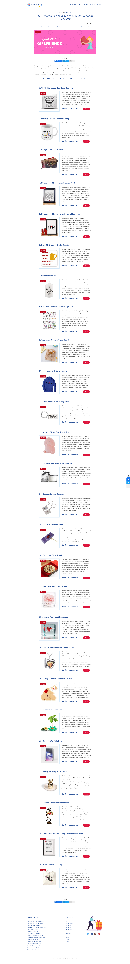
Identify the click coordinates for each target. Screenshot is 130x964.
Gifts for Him (69, 927)
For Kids (92, 4)
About (67, 937)
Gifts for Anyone (69, 923)
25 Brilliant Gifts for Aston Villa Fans (35, 921)
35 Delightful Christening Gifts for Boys (36, 937)
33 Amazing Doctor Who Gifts (34, 943)
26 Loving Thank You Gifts (33, 931)
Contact (67, 939)
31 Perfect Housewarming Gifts (34, 945)
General (67, 921)
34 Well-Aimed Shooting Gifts (34, 941)
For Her (86, 4)
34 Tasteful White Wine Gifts (33, 925)
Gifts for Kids (69, 929)
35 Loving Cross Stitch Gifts (33, 949)
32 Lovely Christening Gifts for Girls (35, 935)
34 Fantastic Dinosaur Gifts (33, 929)
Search (99, 4)
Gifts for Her (67, 12)
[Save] (49, 101)
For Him (80, 4)
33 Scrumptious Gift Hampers (33, 933)
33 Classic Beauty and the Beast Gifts (35, 923)
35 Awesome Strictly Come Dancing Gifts (36, 927)
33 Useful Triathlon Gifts (32, 939)
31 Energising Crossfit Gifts (33, 947)
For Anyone (73, 4)
